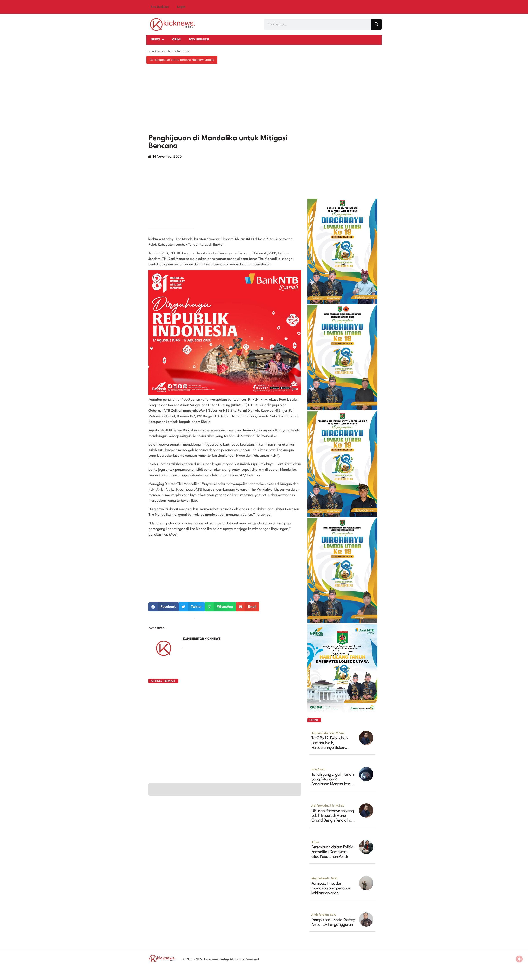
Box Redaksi (160, 7)
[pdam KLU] (342, 515)
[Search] (376, 24)
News (155, 39)
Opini (176, 39)
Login (181, 7)
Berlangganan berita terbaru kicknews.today (182, 60)
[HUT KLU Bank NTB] (342, 711)
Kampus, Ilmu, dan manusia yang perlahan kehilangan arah (331, 888)
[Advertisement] (264, 99)
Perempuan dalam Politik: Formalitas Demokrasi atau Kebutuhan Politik (332, 852)
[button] (163, 606)
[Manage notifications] (519, 959)
